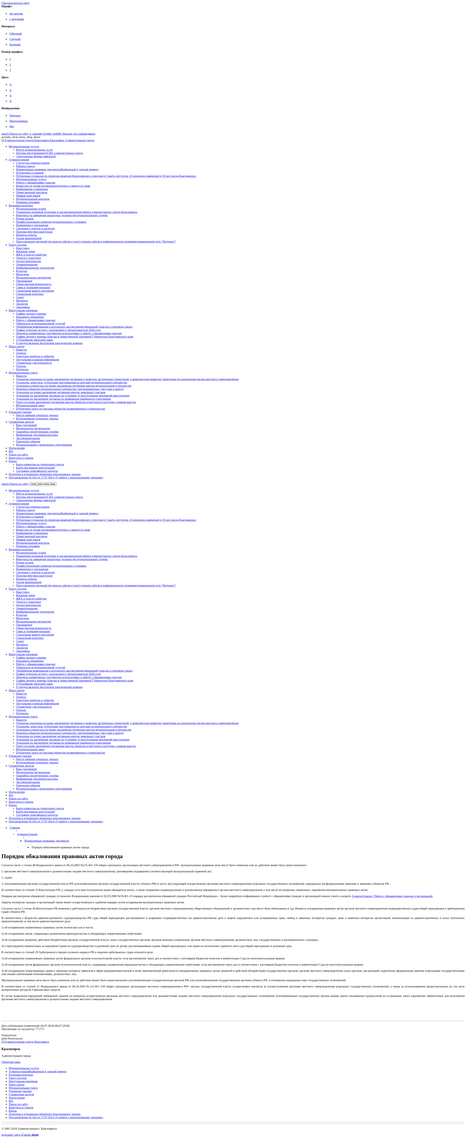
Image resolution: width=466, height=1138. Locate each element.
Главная (15, 827)
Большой (15, 44)
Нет (11, 126)
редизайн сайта (20, 1134)
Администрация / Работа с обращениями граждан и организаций (392, 896)
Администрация (27, 834)
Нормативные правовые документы (46, 840)
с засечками (16, 19)
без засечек (16, 13)
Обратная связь (10, 1062)
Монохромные (18, 121)
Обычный (15, 33)
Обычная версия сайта (15, 3)
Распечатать (12, 1038)
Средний (15, 39)
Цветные (15, 115)
